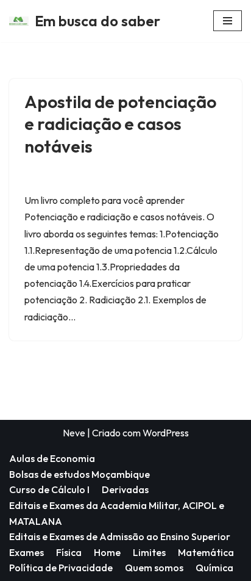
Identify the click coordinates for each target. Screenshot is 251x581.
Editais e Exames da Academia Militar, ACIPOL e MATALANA (116, 513)
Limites (149, 552)
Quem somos (154, 567)
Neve (74, 433)
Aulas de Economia (52, 458)
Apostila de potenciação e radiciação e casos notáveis (120, 124)
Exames (26, 552)
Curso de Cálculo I (49, 489)
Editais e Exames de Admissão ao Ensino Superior (119, 536)
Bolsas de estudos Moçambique (79, 474)
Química (214, 567)
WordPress (166, 433)
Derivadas (125, 489)
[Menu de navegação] (227, 20)
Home (107, 552)
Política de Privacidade (61, 567)
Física (69, 552)
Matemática (206, 552)
